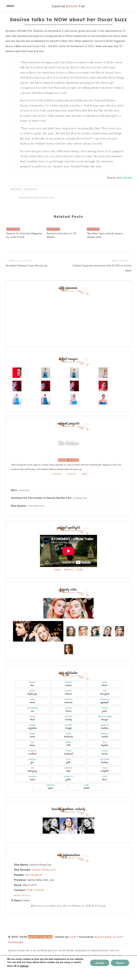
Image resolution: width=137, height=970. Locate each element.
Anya (32, 692)
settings (24, 966)
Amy (105, 684)
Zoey (86, 786)
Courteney (32, 709)
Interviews (30, 189)
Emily (32, 718)
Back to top (113, 936)
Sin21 (73, 936)
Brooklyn (16, 189)
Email (29, 890)
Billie (32, 701)
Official (56, 474)
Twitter (39, 890)
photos (68, 569)
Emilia (104, 709)
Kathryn (105, 735)
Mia (68, 761)
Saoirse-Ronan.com (44, 870)
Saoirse (32, 778)
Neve (105, 769)
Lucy (104, 744)
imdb (80, 569)
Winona (50, 786)
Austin (68, 692)
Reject (120, 962)
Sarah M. (68, 778)
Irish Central (124, 177)
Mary (68, 752)
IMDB (84, 474)
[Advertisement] (68, 317)
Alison (32, 684)
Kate (68, 735)
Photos (71, 474)
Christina (105, 701)
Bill (104, 692)
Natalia (68, 769)
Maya (104, 752)
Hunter (68, 726)
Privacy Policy (22, 895)
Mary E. (32, 752)
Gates (32, 726)
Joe (32, 744)
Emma (68, 718)
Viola (104, 778)
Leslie (68, 744)
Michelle (104, 761)
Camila (68, 701)
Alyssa (68, 684)
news (57, 569)
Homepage (15, 942)
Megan (32, 761)
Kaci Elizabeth (33, 875)
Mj (32, 769)
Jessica (105, 726)
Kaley (32, 735)
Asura (98, 936)
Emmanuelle (105, 718)
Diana (68, 709)
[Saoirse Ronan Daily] (68, 825)
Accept (99, 962)
